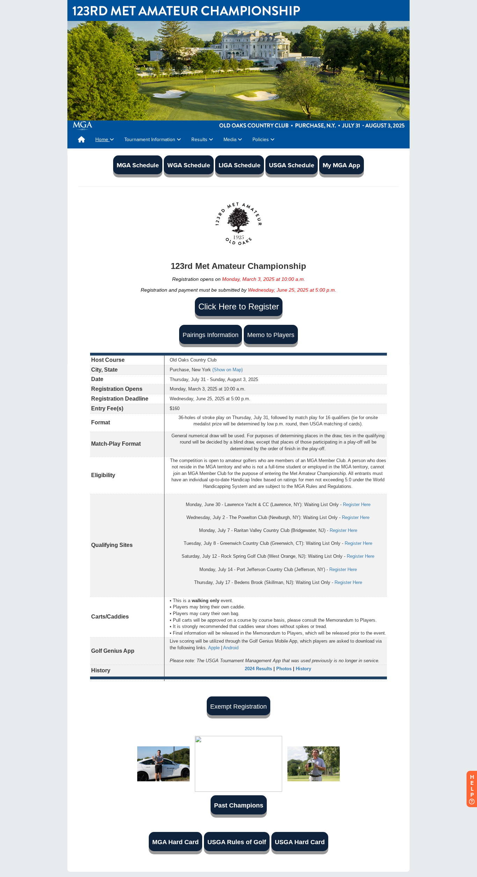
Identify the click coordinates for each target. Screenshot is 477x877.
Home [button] (102, 139)
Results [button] (200, 139)
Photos (284, 668)
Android (231, 647)
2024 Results (258, 668)
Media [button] (230, 139)
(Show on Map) (227, 369)
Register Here (356, 504)
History (303, 668)
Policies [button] (261, 139)
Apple (214, 647)
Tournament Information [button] (150, 139)
